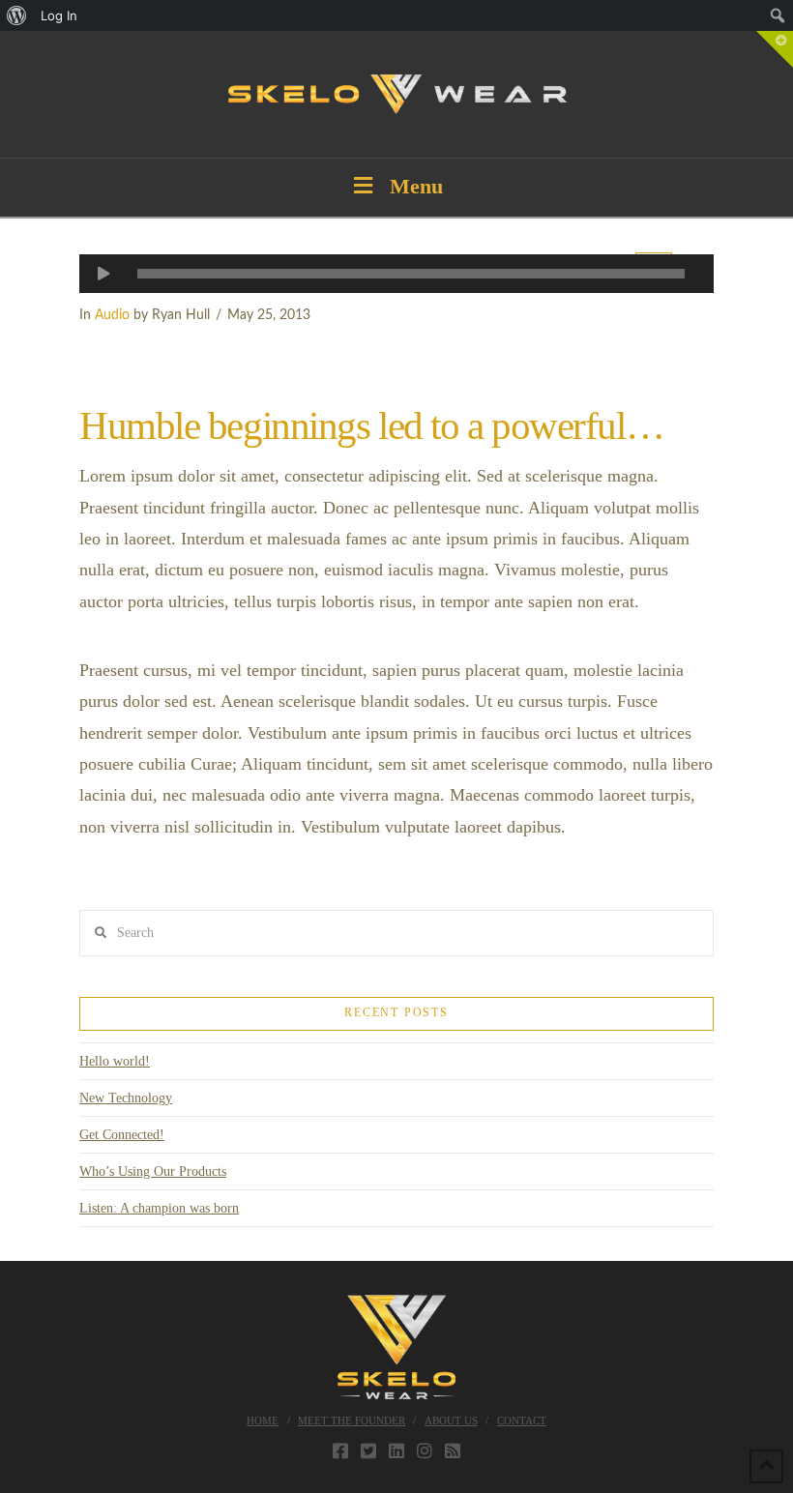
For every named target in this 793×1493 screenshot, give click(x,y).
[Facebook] (340, 1450)
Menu (416, 186)
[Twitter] (368, 1450)
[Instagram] (424, 1450)
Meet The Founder (351, 1420)
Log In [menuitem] (59, 15)
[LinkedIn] (396, 1450)
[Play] (103, 273)
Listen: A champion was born (159, 1208)
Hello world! (114, 1061)
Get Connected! (121, 1134)
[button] (774, 49)
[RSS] (452, 1450)
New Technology (125, 1098)
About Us (451, 1420)
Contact (521, 1420)
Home (263, 1420)
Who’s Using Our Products (152, 1171)
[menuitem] (17, 15)
